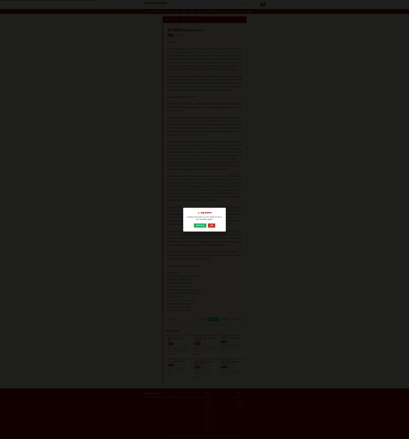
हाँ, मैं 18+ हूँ (200, 226)
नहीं (211, 226)
